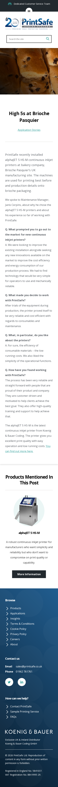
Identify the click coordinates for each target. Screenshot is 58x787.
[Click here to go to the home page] (29, 23)
